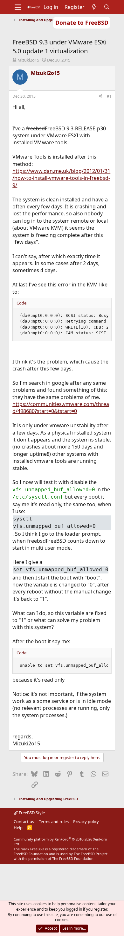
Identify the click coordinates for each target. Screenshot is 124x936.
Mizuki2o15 (28, 60)
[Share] (100, 96)
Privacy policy (86, 821)
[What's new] (94, 7)
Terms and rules (54, 821)
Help (18, 827)
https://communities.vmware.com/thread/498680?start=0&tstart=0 (60, 408)
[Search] (107, 7)
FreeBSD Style (31, 812)
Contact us (24, 821)
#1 (109, 96)
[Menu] (17, 7)
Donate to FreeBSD (81, 22)
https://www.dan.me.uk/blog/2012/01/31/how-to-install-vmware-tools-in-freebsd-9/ (61, 178)
